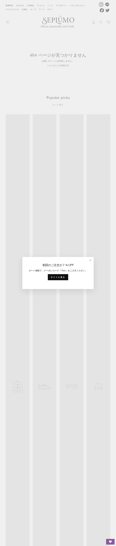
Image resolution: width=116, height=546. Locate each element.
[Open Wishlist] (110, 542)
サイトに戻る (58, 277)
